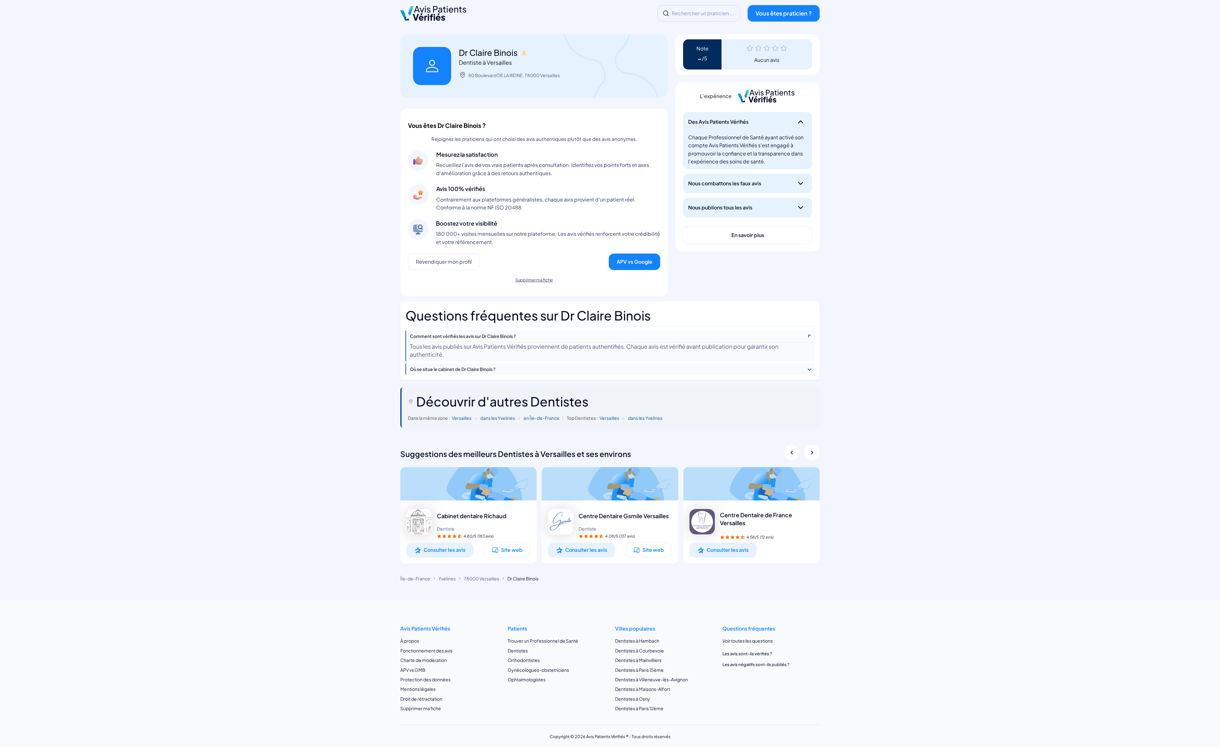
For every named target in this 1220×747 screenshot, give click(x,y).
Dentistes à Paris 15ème (639, 670)
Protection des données (425, 679)
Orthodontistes (524, 660)
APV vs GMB (412, 670)
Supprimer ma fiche (534, 279)
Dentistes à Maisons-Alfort (642, 689)
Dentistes (518, 650)
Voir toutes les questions (747, 641)
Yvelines (447, 578)
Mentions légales (418, 689)
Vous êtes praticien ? (784, 13)
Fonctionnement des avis (426, 650)
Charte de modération (423, 660)
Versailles (461, 418)
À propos (409, 641)
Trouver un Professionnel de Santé (543, 641)
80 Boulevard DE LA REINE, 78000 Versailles (514, 75)
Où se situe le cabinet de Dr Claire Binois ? (453, 369)
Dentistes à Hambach (637, 641)
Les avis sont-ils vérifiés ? (747, 653)
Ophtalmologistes (527, 679)
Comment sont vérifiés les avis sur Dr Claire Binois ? (463, 336)
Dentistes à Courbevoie (639, 650)
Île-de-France (415, 578)
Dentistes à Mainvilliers (638, 660)
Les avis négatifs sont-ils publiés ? (756, 664)
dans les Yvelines (497, 418)
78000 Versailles (481, 578)
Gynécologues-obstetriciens (538, 670)
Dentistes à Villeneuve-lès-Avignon (651, 679)
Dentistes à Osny (632, 699)
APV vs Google (634, 261)
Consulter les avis (444, 549)
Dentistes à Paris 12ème (639, 708)
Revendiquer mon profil (444, 261)
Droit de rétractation (421, 699)
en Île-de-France (541, 418)
